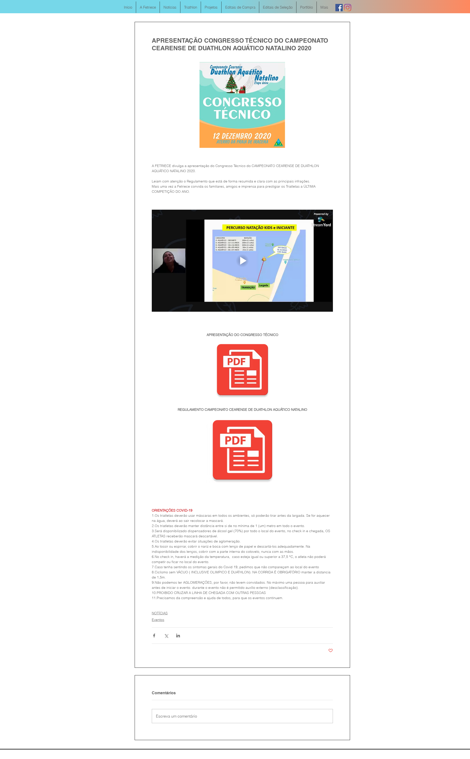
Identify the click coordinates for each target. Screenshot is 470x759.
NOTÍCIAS (160, 613)
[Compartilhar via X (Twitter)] (166, 635)
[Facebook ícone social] (339, 7)
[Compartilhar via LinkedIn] (178, 635)
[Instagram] (347, 7)
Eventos (158, 619)
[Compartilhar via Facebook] (154, 635)
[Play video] (242, 261)
